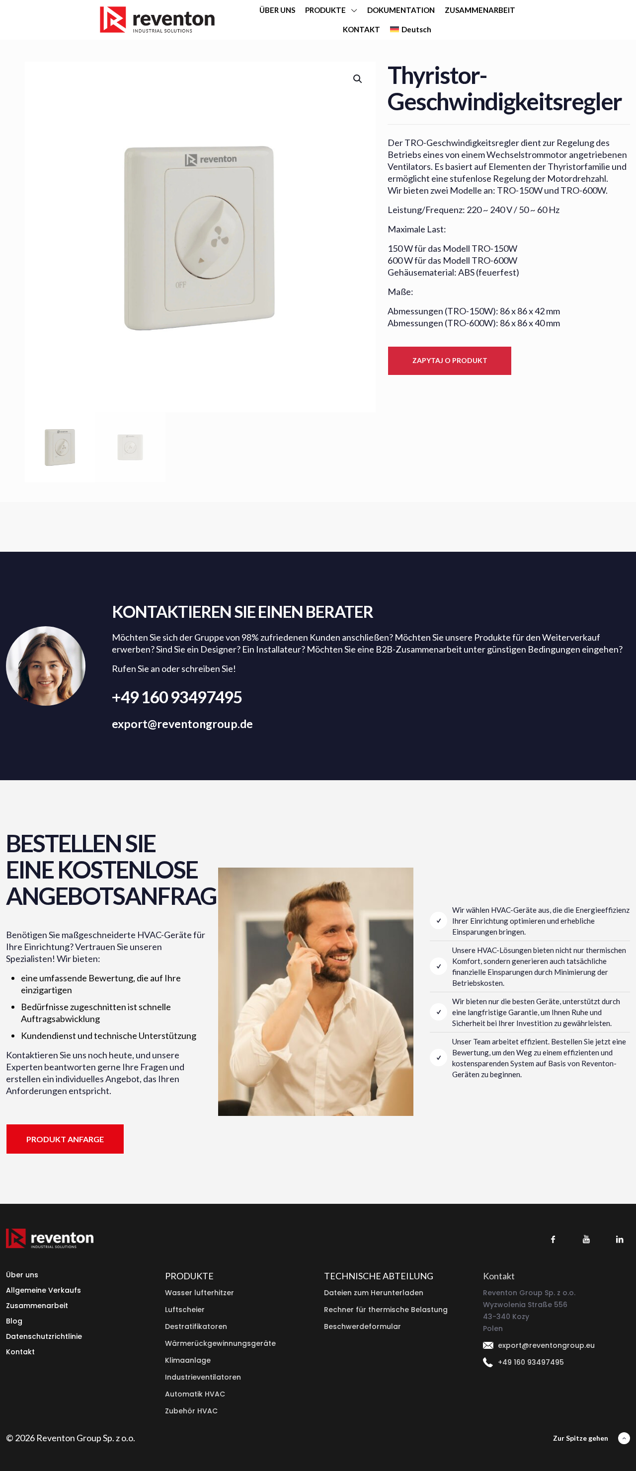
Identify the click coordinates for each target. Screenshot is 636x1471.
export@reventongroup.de (182, 724)
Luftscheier (185, 1310)
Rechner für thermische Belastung (386, 1310)
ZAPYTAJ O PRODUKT (449, 360)
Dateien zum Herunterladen (373, 1293)
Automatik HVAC (195, 1394)
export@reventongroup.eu (546, 1345)
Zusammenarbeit (37, 1306)
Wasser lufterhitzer (199, 1293)
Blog (14, 1321)
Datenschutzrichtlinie (44, 1336)
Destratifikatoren (196, 1326)
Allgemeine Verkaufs (43, 1290)
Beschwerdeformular (362, 1326)
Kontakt (20, 1352)
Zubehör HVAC (191, 1411)
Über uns (22, 1275)
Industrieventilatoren (203, 1377)
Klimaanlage (188, 1360)
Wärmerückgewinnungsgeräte (220, 1343)
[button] (358, 79)
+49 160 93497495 (177, 697)
